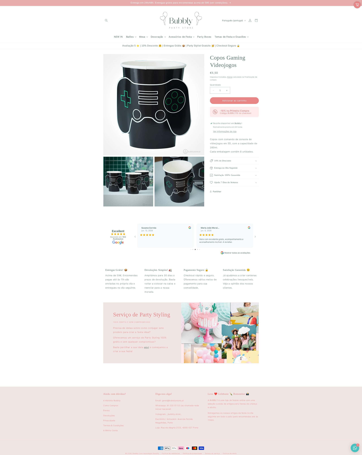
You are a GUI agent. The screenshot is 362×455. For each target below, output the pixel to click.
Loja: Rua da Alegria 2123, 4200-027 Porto (176, 427)
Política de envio (230, 453)
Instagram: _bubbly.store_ (168, 414)
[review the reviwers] (189, 228)
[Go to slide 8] (199, 249)
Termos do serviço (212, 453)
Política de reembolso (171, 453)
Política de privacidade (192, 453)
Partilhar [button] (217, 191)
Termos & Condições (113, 425)
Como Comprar (110, 405)
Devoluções (109, 415)
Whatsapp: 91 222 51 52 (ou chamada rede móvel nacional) (177, 407)
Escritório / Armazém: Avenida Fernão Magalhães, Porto (174, 421)
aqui (146, 347)
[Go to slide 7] (197, 249)
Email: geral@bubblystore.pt (169, 400)
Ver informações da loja (225, 131)
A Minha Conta (110, 430)
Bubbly (135, 453)
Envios (106, 410)
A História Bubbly (111, 400)
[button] (106, 20)
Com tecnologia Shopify (149, 453)
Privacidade (109, 420)
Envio (229, 77)
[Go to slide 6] (195, 249)
